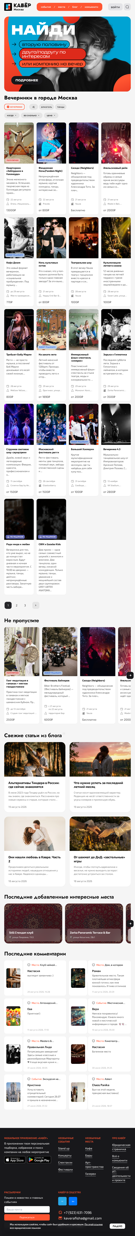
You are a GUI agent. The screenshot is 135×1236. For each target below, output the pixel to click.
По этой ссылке (94, 1224)
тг (62, 1201)
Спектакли (65, 1162)
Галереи (90, 1173)
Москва (19, 9)
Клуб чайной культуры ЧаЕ (43, 965)
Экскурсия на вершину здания (45, 1079)
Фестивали (65, 1169)
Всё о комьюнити (119, 1158)
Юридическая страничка (121, 1147)
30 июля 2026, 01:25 (102, 1068)
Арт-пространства (94, 1164)
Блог (75, 6)
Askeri (104, 1078)
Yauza (78, 203)
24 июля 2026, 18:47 (102, 1106)
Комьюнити (91, 6)
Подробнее (26, 80)
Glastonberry (49, 485)
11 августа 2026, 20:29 (103, 992)
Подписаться (27, 1217)
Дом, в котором (109, 964)
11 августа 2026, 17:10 (38, 1030)
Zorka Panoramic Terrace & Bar (116, 390)
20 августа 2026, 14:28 (38, 992)
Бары (88, 1155)
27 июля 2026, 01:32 (37, 1106)
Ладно (117, 1226)
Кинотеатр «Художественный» (107, 1041)
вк (73, 1201)
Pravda (46, 203)
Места (61, 6)
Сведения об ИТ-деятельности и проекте (121, 1174)
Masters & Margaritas (42, 1041)
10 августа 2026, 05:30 (103, 1030)
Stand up (63, 1148)
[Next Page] (35, 605)
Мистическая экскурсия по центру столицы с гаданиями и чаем (109, 1003)
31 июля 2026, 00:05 (37, 1068)
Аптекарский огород (43, 1003)
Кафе (88, 1148)
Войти (115, 7)
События (46, 6)
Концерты (65, 1155)
